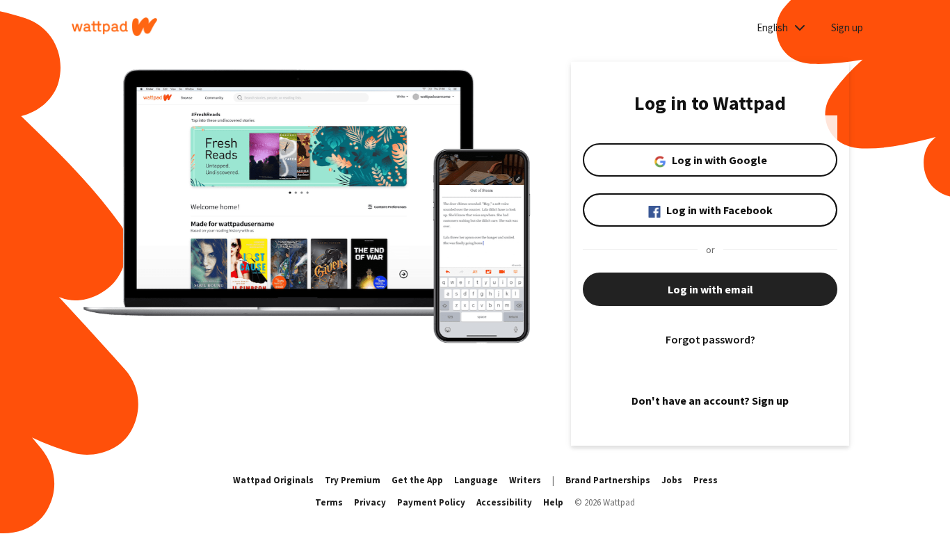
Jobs (671, 480)
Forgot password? (710, 339)
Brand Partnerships (607, 480)
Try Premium (352, 480)
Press (705, 480)
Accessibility (504, 502)
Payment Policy (431, 502)
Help (553, 502)
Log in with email (710, 289)
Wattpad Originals (273, 480)
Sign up (847, 27)
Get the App (417, 480)
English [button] (773, 27)
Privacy (370, 502)
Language (476, 480)
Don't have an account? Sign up (710, 400)
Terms (329, 502)
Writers (525, 480)
